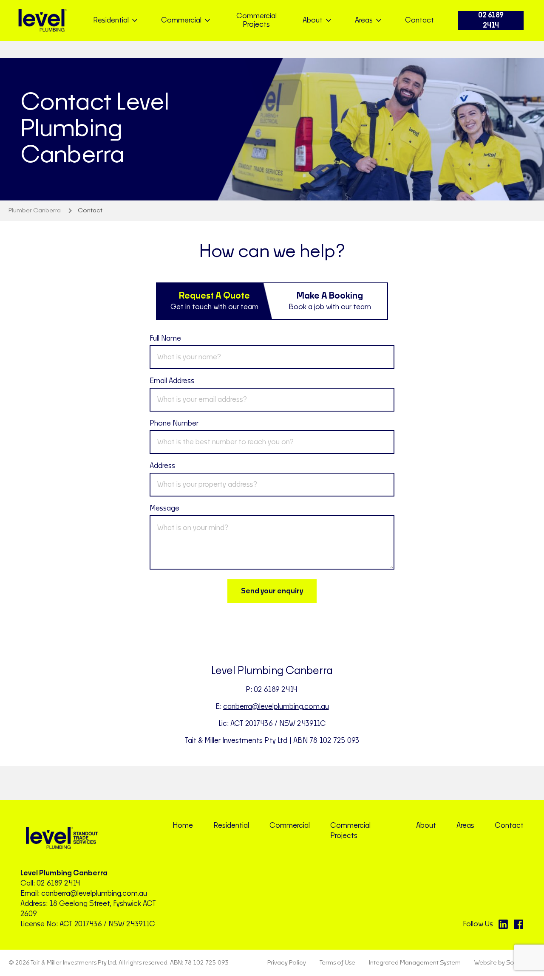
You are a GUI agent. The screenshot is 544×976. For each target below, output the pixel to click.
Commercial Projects (256, 20)
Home (183, 825)
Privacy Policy (286, 963)
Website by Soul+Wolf (505, 963)
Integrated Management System (415, 963)
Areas (465, 825)
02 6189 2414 (491, 20)
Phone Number (174, 423)
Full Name (165, 338)
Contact (419, 20)
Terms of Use (337, 963)
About (426, 825)
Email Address (172, 381)
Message (164, 508)
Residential (231, 825)
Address (162, 466)
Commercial (289, 825)
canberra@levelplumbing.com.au (276, 706)
